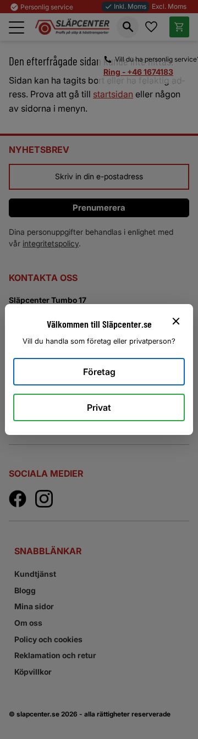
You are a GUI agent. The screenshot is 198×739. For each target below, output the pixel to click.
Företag (99, 371)
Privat (99, 407)
